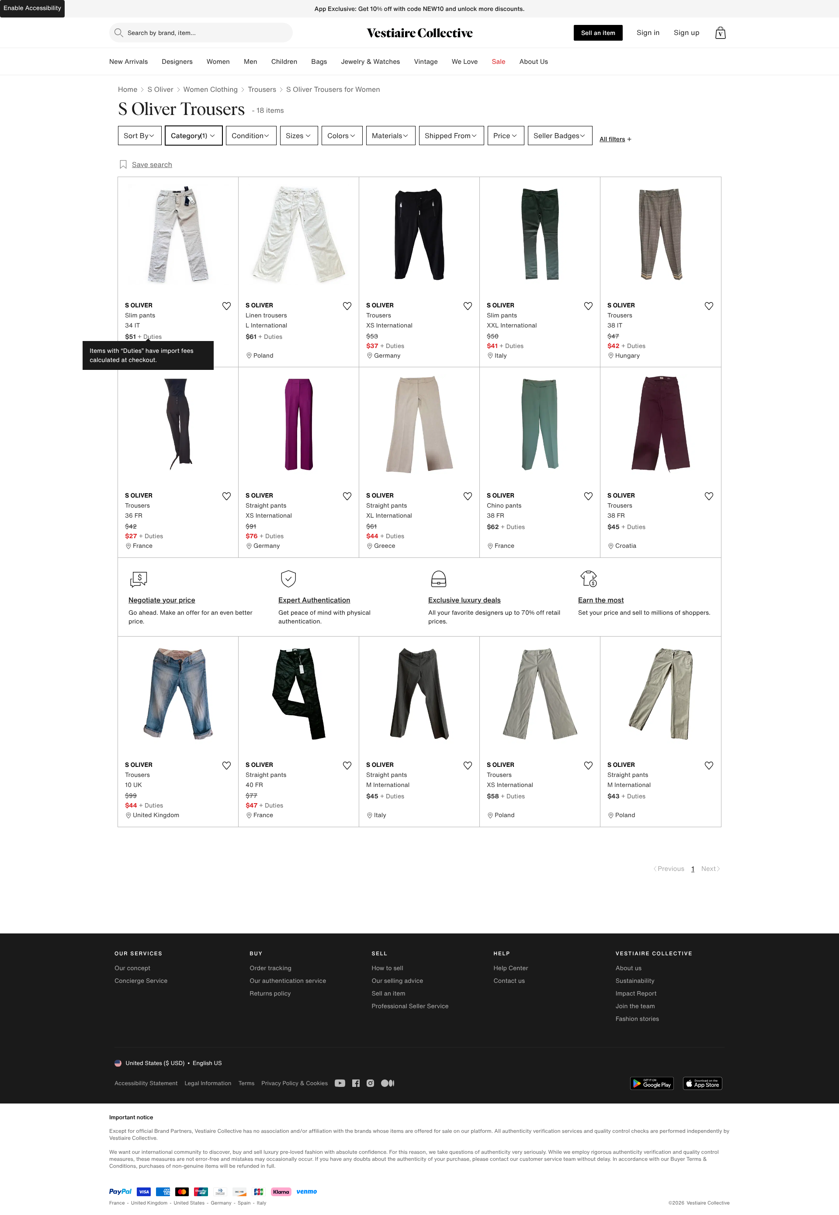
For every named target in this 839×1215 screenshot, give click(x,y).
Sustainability (635, 980)
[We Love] (485, 61)
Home (127, 89)
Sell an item (598, 32)
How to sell (387, 968)
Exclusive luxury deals (464, 600)
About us (628, 968)
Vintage (425, 61)
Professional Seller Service (409, 1006)
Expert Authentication (314, 600)
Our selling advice (397, 980)
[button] (720, 33)
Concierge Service (140, 980)
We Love (465, 61)
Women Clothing (211, 89)
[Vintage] (444, 61)
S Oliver (160, 89)
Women (218, 61)
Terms (246, 1083)
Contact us (509, 980)
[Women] (236, 61)
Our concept (132, 968)
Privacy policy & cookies (294, 1083)
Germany (221, 1203)
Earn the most (601, 600)
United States (189, 1203)
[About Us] (554, 61)
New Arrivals (128, 61)
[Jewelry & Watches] (406, 61)
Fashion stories (637, 1019)
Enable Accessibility (32, 8)
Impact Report (636, 993)
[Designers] (199, 61)
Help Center (511, 968)
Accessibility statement (145, 1083)
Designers (177, 61)
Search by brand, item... (162, 32)
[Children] (304, 61)
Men (250, 61)
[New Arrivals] (154, 61)
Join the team (635, 1006)
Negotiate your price (161, 600)
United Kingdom (149, 1203)
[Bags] (333, 61)
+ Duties (150, 336)
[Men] (264, 61)
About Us (534, 61)
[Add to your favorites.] (226, 306)
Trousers (262, 89)
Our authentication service (288, 980)
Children (284, 61)
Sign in (648, 32)
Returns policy (270, 993)
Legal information (207, 1083)
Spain (244, 1203)
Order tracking (270, 968)
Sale (499, 61)
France (117, 1203)
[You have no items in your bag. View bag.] (720, 33)
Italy (262, 1203)
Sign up (687, 32)
